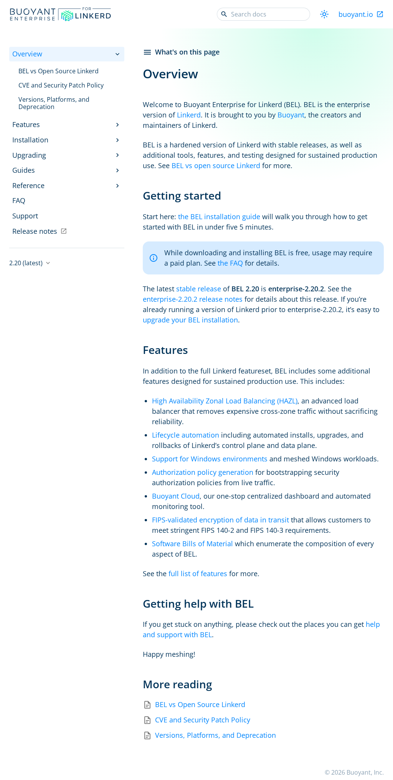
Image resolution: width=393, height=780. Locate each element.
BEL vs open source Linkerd (216, 165)
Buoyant (290, 114)
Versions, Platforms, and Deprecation (215, 735)
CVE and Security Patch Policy (202, 720)
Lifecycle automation (185, 435)
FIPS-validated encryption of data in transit (220, 519)
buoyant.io (356, 14)
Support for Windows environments (210, 458)
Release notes (34, 231)
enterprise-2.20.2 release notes (193, 299)
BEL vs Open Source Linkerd (200, 704)
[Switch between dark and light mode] (324, 14)
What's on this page (187, 51)
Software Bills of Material (192, 543)
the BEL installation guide (219, 216)
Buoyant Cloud (176, 496)
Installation (30, 139)
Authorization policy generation (202, 472)
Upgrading (29, 155)
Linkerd (189, 114)
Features (26, 124)
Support (25, 215)
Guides (23, 170)
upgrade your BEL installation (190, 319)
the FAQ (230, 263)
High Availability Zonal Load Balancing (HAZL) (224, 400)
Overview (27, 53)
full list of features (197, 573)
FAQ (18, 200)
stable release (198, 288)
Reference (28, 185)
